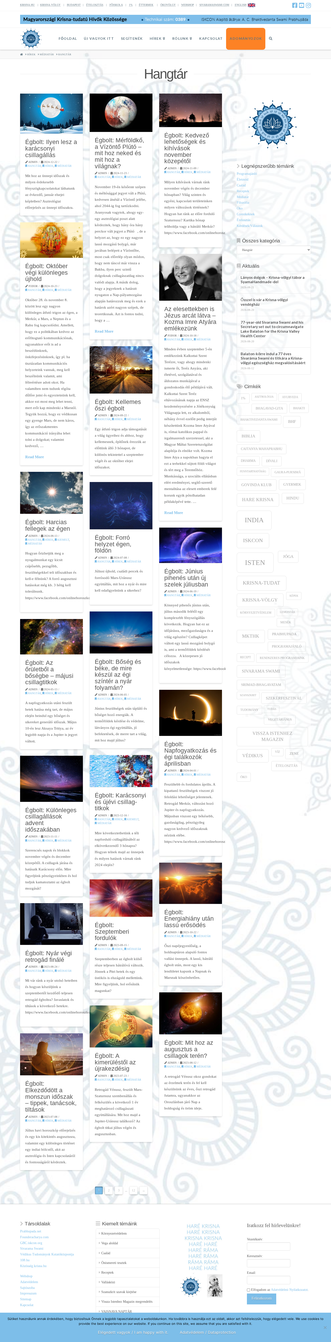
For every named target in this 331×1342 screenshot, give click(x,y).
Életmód (242, 179)
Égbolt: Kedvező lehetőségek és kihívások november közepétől (186, 148)
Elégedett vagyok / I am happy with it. (133, 1332)
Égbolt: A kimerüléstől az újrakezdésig (115, 1062)
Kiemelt (63, 539)
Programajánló (247, 174)
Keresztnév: (255, 1256)
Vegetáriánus (280, 719)
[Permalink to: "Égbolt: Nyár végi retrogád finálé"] (51, 924)
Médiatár (64, 165)
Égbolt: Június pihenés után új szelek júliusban (186, 577)
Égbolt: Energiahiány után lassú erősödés (189, 918)
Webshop (26, 1276)
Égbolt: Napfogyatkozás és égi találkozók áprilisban (190, 754)
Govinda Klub (256, 485)
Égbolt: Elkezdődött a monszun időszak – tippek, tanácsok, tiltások (51, 1096)
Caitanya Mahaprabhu (261, 449)
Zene (294, 753)
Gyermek (292, 484)
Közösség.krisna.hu (33, 1266)
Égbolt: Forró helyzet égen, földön (113, 544)
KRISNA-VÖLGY (50, 4)
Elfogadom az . (279, 1290)
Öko (240, 208)
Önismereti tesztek (113, 1263)
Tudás (271, 709)
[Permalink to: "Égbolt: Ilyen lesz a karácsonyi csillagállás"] (51, 114)
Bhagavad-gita (269, 408)
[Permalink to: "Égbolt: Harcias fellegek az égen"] (51, 493)
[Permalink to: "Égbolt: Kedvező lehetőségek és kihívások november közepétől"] (190, 110)
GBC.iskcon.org (31, 1243)
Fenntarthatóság (253, 471)
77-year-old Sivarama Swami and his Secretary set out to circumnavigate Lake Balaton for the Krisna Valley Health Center (272, 329)
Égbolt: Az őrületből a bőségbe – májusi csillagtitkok (49, 672)
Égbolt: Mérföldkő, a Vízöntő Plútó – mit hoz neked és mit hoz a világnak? (119, 153)
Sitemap (25, 1299)
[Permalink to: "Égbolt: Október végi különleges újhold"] (51, 240)
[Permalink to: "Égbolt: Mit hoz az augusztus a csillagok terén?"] (190, 1013)
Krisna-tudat (261, 583)
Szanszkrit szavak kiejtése (118, 1292)
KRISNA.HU (27, 4)
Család (241, 185)
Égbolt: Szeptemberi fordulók (112, 931)
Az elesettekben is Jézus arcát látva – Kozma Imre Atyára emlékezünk (190, 318)
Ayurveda (290, 397)
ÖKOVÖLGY (168, 4)
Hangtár (34, 165)
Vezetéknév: (255, 1239)
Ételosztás (243, 220)
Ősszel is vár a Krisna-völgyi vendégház (264, 301)
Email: (251, 1273)
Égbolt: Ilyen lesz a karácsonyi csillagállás (51, 148)
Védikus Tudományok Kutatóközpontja (47, 1254)
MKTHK (250, 636)
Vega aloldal (109, 1243)
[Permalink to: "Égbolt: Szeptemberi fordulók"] (121, 898)
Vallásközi (108, 1282)
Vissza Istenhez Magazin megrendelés (126, 1301)
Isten (255, 562)
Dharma (248, 461)
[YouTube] (301, 5)
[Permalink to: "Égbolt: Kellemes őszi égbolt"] (121, 369)
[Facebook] (294, 5)
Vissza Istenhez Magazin (272, 736)
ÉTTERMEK (146, 4)
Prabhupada (284, 634)
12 (133, 1190)
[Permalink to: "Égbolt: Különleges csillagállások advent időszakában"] (51, 779)
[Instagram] (308, 5)
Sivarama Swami (261, 671)
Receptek (243, 191)
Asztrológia (264, 396)
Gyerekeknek (246, 214)
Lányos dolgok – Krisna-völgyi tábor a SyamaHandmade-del (273, 279)
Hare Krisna (258, 499)
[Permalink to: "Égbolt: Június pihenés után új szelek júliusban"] (190, 545)
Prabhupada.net (30, 1231)
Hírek (48, 165)
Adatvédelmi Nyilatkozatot (289, 1290)
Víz (277, 752)
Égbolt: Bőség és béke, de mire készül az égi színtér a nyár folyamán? (118, 674)
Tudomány (249, 710)
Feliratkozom (262, 1298)
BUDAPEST (74, 4)
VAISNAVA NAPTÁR (116, 1311)
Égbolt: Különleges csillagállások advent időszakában (51, 820)
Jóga (288, 556)
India (254, 520)
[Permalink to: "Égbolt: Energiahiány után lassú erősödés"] (190, 883)
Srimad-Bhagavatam (261, 685)
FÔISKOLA (116, 4)
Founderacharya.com (34, 1237)
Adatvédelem (29, 1282)
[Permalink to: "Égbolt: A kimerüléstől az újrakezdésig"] (121, 1026)
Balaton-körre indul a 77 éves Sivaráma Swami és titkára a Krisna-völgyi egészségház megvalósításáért (273, 358)
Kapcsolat (26, 1305)
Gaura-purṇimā (288, 472)
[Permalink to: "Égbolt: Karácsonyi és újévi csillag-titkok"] (121, 771)
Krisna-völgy (260, 600)
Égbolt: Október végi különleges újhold (46, 272)
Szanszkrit (248, 695)
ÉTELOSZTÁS (94, 4)
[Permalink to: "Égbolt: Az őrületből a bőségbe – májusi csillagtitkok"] (51, 636)
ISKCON (253, 540)
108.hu (25, 1260)
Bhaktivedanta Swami (258, 419)
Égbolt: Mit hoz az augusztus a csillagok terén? (188, 1049)
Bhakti (299, 408)
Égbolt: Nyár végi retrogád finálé (48, 956)
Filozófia (243, 202)
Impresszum (28, 1293)
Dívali (271, 461)
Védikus (252, 755)
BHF (292, 421)
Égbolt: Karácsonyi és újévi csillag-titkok (120, 802)
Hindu (292, 498)
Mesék (285, 622)
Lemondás (287, 612)
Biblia (248, 436)
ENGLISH (240, 4)
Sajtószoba (27, 1288)
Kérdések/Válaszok (250, 226)
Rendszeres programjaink (282, 658)
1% (131, 4)
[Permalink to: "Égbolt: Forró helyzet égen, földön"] (121, 505)
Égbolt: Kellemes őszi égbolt (118, 405)
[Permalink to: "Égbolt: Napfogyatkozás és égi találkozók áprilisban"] (190, 713)
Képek (294, 596)
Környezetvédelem (255, 612)
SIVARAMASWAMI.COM (214, 4)
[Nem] (325, 1327)
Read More (104, 331)
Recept (245, 657)
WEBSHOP (187, 4)
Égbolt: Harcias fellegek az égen (47, 525)
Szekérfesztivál (284, 698)
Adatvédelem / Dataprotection (208, 1332)
